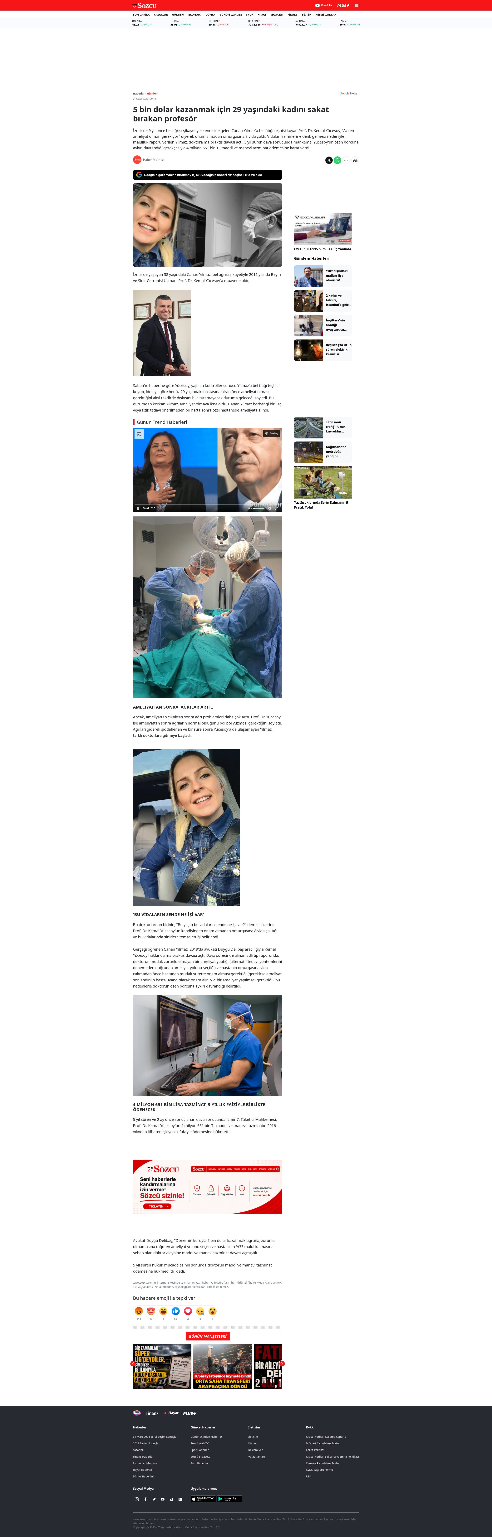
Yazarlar (138, 1450)
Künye (252, 1443)
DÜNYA (210, 14)
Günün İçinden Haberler (206, 1436)
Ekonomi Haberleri (145, 1463)
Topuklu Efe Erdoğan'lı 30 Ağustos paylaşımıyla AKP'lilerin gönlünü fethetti (211, 500)
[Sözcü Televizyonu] (137, 1413)
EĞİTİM (306, 14)
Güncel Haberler (203, 1427)
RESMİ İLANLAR (326, 14)
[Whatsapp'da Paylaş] (337, 160)
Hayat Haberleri (143, 1469)
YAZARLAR (161, 14)
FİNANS (293, 14)
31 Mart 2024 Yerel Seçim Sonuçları (155, 1436)
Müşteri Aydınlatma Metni (323, 1443)
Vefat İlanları (256, 1456)
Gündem (152, 93)
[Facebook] (145, 1499)
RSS (308, 1476)
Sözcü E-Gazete (200, 1456)
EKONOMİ (194, 14)
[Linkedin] (180, 1499)
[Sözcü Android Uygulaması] (229, 1498)
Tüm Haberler (199, 1463)
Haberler (139, 1427)
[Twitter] (154, 1499)
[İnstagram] (137, 1499)
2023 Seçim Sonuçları (146, 1443)
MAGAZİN (276, 14)
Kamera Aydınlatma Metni (323, 1463)
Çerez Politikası (315, 1450)
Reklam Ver (255, 1450)
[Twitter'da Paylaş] (329, 160)
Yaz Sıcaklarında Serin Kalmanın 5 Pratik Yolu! (321, 505)
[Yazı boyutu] (355, 160)
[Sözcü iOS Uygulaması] (203, 1498)
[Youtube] (163, 1499)
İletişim (253, 1436)
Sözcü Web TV (200, 1443)
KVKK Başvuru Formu (319, 1469)
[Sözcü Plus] (189, 1413)
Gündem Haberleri (311, 258)
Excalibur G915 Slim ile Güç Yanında (322, 249)
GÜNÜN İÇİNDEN (230, 14)
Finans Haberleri (143, 1456)
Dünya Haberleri (143, 1476)
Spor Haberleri (200, 1450)
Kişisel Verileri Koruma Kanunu (326, 1436)
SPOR (249, 14)
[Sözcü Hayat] (171, 1413)
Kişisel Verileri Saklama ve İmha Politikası (332, 1456)
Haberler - (139, 93)
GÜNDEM (178, 14)
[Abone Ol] (348, 93)
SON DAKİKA (141, 14)
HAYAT (262, 14)
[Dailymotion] (171, 1499)
